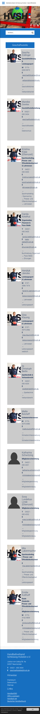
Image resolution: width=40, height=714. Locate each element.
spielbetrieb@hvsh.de (30, 389)
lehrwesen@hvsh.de (29, 187)
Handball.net (12, 699)
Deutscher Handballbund (16, 701)
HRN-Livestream (13, 696)
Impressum (11, 680)
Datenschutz (12, 683)
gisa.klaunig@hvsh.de (30, 335)
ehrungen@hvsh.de (29, 247)
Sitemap (10, 685)
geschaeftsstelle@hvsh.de (20, 670)
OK (32, 709)
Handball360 (12, 693)
